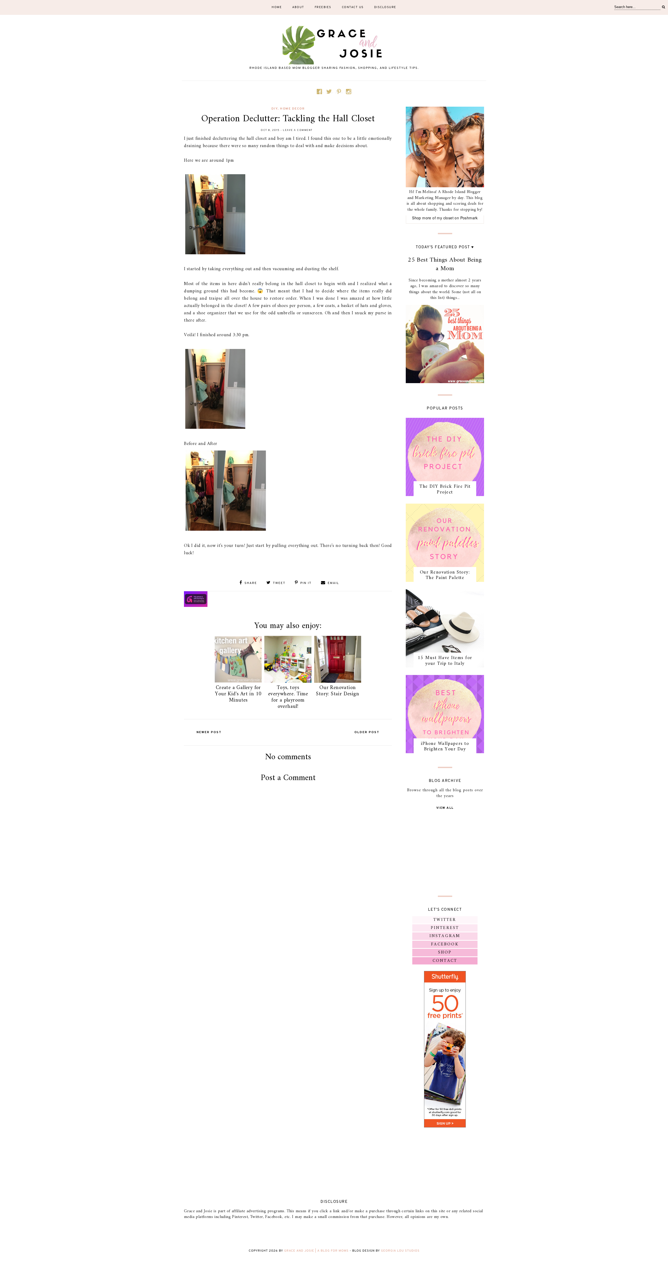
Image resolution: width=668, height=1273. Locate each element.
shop (445, 952)
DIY (274, 109)
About (298, 7)
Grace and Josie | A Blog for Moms (316, 1251)
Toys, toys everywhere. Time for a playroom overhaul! (288, 697)
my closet (445, 217)
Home (277, 7)
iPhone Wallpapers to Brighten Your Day (445, 746)
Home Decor (292, 109)
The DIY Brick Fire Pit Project (444, 489)
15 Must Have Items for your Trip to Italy (445, 661)
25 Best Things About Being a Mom (445, 264)
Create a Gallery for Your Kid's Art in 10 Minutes (238, 694)
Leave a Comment (298, 130)
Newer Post (209, 732)
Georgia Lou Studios (400, 1251)
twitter (444, 920)
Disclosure (385, 7)
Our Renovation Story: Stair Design (337, 691)
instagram (445, 936)
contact (445, 960)
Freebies (323, 7)
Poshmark (469, 217)
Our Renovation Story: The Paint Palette (445, 575)
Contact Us (353, 7)
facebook (445, 944)
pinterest (445, 928)
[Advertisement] (288, 846)
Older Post (366, 732)
